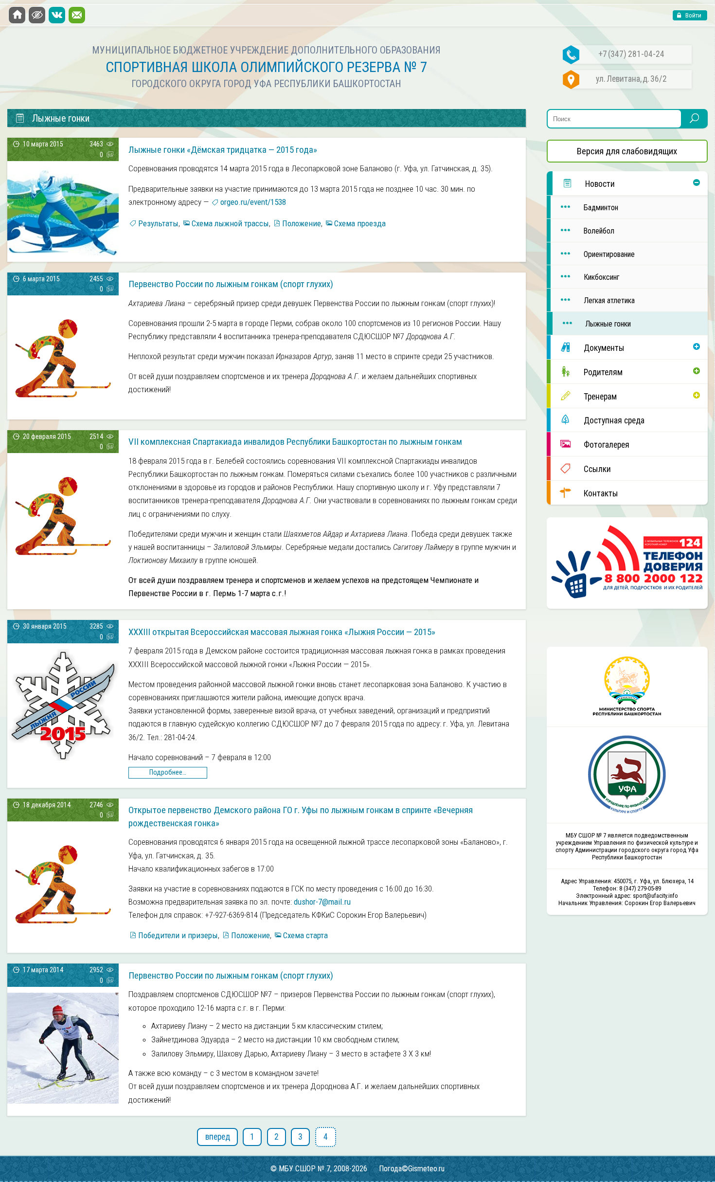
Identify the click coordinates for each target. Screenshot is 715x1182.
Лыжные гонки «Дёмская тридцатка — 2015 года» (222, 149)
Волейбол (599, 231)
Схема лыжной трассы (230, 223)
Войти (692, 15)
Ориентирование (609, 254)
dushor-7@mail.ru (322, 902)
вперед (217, 1137)
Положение (301, 223)
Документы (604, 348)
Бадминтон (601, 207)
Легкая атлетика (609, 300)
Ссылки (597, 469)
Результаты (158, 223)
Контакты (601, 493)
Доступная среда (614, 420)
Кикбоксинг (601, 277)
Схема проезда (360, 223)
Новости (600, 184)
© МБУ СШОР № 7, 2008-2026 (318, 1168)
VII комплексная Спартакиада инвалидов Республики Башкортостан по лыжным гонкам (295, 441)
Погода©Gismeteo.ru (412, 1168)
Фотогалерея (606, 445)
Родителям (603, 372)
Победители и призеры (178, 935)
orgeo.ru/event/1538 (253, 202)
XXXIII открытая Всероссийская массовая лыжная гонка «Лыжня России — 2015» (281, 631)
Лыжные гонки (608, 323)
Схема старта (305, 935)
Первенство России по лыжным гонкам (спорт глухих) (230, 284)
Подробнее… (167, 772)
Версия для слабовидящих (627, 151)
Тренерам (600, 396)
